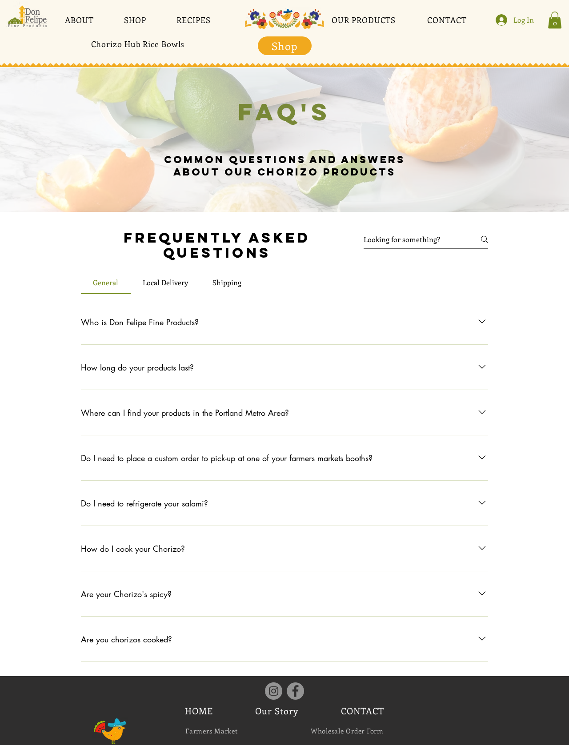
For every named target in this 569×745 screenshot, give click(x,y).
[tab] (106, 282)
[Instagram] (273, 691)
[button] (79, 20)
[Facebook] (295, 691)
